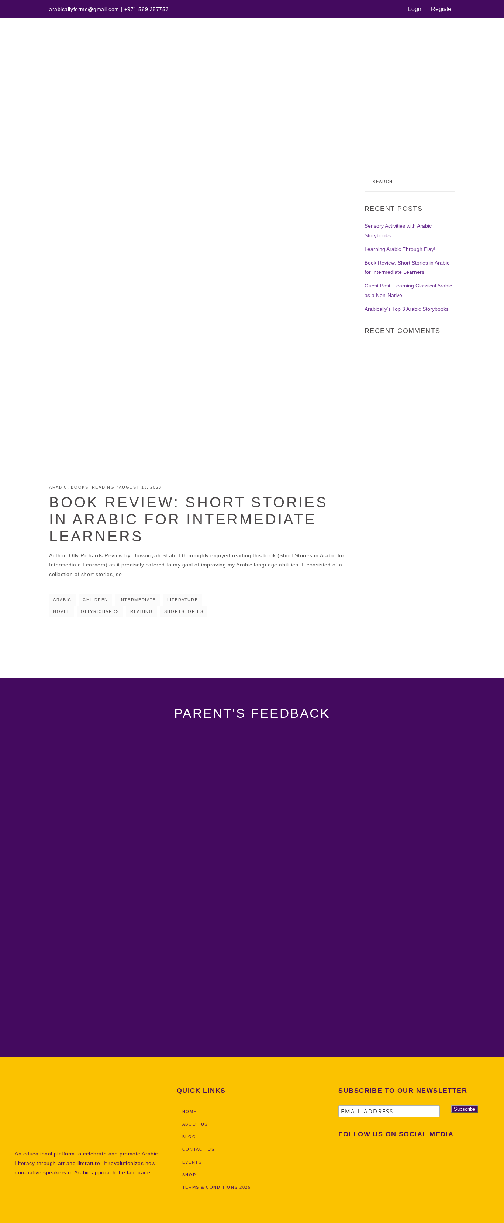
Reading (103, 487)
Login (415, 9)
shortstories (184, 611)
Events (192, 1162)
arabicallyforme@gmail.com (84, 9)
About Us (195, 1124)
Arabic (58, 487)
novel (61, 611)
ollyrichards (100, 611)
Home (7, 109)
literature (182, 599)
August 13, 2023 (140, 487)
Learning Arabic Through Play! (400, 249)
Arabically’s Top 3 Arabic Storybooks (407, 309)
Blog (189, 1136)
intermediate (137, 599)
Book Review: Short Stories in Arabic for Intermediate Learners (188, 519)
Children (95, 599)
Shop (189, 1174)
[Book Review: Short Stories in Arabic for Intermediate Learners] (199, 322)
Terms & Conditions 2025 (216, 1187)
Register (442, 9)
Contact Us (198, 1149)
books (79, 487)
